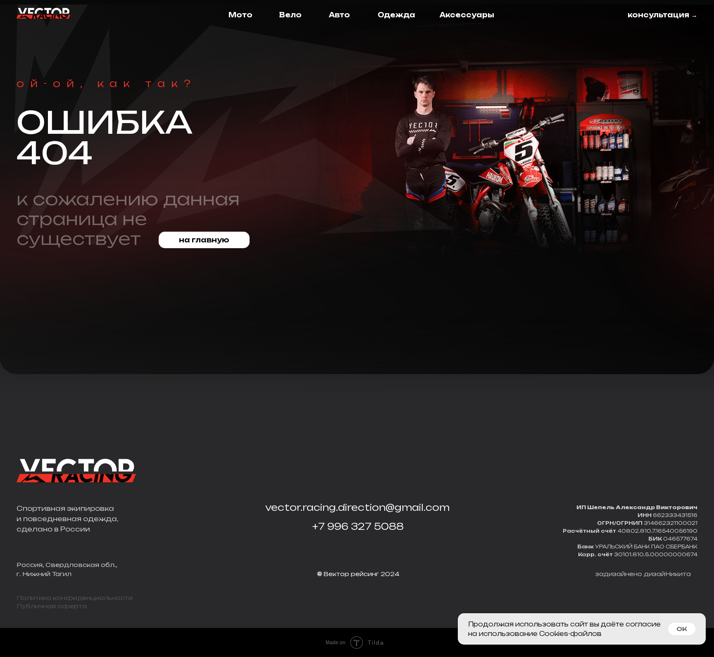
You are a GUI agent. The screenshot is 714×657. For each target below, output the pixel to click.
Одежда (396, 15)
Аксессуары (467, 15)
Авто (339, 15)
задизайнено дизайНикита (643, 573)
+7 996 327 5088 (358, 526)
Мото (240, 15)
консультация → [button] (662, 15)
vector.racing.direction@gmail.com (357, 507)
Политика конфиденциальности (75, 597)
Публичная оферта (52, 606)
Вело (290, 15)
